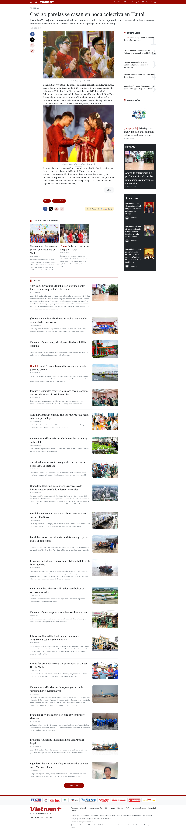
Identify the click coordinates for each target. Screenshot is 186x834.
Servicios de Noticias (139, 808)
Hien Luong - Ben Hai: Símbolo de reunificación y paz (139, 38)
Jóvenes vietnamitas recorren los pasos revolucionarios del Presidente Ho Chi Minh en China (59, 392)
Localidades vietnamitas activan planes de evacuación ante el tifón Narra (58, 515)
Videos (132, 147)
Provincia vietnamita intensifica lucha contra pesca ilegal (57, 741)
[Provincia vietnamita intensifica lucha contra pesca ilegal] (105, 746)
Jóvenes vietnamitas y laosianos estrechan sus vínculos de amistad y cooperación (59, 320)
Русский (149, 2)
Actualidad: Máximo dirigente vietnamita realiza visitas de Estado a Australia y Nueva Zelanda (133, 231)
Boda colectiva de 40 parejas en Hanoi (74, 248)
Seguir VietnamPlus (93, 209)
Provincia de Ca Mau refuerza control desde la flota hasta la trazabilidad (60, 562)
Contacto (74, 810)
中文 (143, 2)
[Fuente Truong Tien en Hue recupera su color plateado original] (105, 372)
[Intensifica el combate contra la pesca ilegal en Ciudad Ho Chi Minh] (105, 670)
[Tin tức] (55, 800)
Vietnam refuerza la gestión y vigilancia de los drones (139, 75)
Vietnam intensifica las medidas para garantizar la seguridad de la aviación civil (56, 689)
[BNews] (65, 800)
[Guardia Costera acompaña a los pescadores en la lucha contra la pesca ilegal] (105, 421)
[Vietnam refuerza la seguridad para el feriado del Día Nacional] (105, 349)
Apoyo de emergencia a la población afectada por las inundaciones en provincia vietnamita (57, 287)
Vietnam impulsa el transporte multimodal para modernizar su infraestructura (136, 64)
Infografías (133, 100)
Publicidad (152, 808)
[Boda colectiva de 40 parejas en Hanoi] (74, 233)
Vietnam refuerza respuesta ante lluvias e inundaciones (59, 612)
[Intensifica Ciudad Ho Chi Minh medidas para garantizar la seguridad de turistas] (105, 642)
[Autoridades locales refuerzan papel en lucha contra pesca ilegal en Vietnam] (105, 469)
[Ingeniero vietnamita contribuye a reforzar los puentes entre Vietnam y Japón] (105, 770)
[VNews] (45, 800)
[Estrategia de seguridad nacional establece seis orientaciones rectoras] (140, 114)
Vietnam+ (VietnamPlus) (47, 1)
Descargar (74, 785)
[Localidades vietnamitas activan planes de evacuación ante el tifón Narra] (105, 520)
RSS (106, 808)
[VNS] (88, 800)
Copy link (32, 51)
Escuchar (133, 218)
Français (130, 2)
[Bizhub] (74, 800)
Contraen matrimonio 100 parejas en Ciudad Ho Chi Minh (43, 249)
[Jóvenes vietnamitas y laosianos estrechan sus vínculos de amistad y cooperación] (105, 325)
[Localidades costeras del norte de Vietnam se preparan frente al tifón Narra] (105, 544)
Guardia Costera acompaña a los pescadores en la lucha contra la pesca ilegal (59, 416)
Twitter (32, 39)
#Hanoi (46, 201)
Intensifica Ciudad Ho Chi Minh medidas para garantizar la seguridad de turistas (54, 637)
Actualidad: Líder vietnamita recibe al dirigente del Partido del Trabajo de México (133, 208)
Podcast (133, 198)
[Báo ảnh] (134, 800)
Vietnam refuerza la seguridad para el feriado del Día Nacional (58, 344)
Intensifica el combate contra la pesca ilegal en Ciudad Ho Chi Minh (59, 665)
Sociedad (34, 8)
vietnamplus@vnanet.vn (85, 822)
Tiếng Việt (117, 2)
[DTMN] (119, 800)
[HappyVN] (149, 800)
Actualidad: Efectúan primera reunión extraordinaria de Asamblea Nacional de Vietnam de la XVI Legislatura (133, 255)
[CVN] (104, 800)
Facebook (32, 34)
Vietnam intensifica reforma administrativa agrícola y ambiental (58, 440)
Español (137, 2)
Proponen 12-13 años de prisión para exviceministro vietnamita (57, 716)
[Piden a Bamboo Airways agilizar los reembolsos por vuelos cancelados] (105, 595)
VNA (127, 808)
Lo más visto (133, 33)
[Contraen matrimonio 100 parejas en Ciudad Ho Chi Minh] (44, 233)
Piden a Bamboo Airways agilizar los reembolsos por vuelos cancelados (57, 590)
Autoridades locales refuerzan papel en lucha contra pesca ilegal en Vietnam (57, 463)
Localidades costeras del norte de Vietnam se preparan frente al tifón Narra (59, 539)
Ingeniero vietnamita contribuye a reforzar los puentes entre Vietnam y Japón (59, 765)
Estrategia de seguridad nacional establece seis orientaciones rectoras (139, 132)
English (124, 2)
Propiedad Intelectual (78, 808)
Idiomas (120, 808)
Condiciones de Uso (95, 808)
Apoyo (112, 808)
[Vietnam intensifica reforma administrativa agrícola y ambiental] (105, 445)
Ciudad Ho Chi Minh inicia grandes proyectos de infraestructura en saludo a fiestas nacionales (56, 487)
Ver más (37, 280)
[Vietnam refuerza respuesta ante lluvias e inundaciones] (105, 619)
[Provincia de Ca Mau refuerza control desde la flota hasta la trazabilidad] (105, 567)
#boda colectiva (59, 201)
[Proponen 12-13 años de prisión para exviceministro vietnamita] (105, 721)
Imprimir (32, 45)
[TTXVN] (36, 800)
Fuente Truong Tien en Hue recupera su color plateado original (58, 367)
